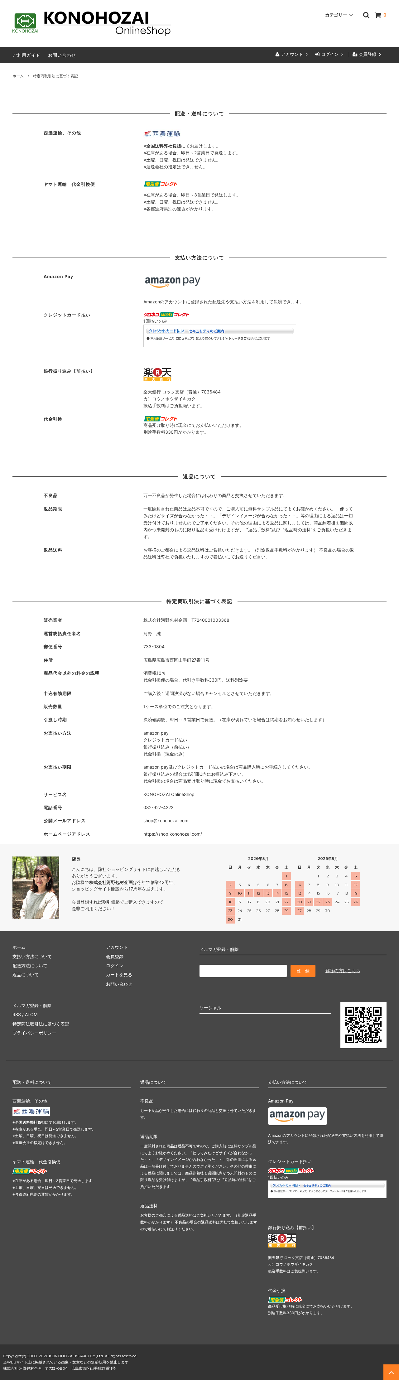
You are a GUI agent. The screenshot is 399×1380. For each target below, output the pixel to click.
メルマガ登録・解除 (32, 1005)
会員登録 (367, 54)
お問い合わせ (62, 55)
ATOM (31, 1014)
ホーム (18, 76)
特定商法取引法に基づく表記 (40, 1023)
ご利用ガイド (26, 55)
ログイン (330, 54)
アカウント (292, 54)
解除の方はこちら (342, 970)
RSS (16, 1014)
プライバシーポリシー (34, 1032)
